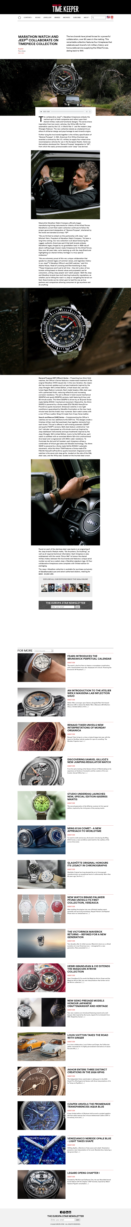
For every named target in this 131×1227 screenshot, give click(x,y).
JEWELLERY (47, 17)
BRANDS (57, 17)
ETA (69, 404)
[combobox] (43, 650)
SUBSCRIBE (77, 17)
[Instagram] (64, 1212)
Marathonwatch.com (49, 571)
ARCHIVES (66, 17)
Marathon (67, 117)
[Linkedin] (67, 1212)
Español (20, 49)
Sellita (45, 402)
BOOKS (37, 17)
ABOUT (86, 17)
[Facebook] (61, 1212)
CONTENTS (27, 17)
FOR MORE (25, 650)
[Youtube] (70, 1212)
